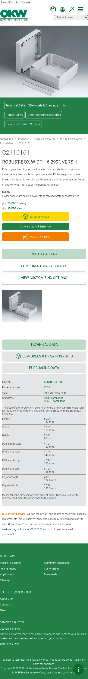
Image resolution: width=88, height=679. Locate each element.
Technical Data (15, 105)
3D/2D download (39, 217)
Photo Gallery (14, 115)
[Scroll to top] (65, 669)
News (3, 610)
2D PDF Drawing (16, 203)
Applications (7, 574)
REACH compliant (54, 401)
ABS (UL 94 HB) (53, 382)
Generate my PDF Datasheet (35, 226)
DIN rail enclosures (71, 138)
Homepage (6, 138)
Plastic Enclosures (10, 562)
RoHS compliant (53, 398)
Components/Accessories (44, 115)
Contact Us (6, 604)
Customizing (51, 568)
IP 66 (47, 387)
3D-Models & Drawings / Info (47, 105)
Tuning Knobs (8, 568)
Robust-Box (6, 143)
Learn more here (9, 643)
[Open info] (78, 669)
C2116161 (24, 143)
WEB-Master (22, 672)
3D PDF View (14, 208)
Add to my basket (39, 236)
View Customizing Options (23, 124)
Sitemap (5, 580)
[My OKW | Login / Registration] (53, 9)
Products (23, 138)
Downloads (50, 574)
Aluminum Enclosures (56, 562)
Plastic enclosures (44, 138)
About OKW (6, 598)
